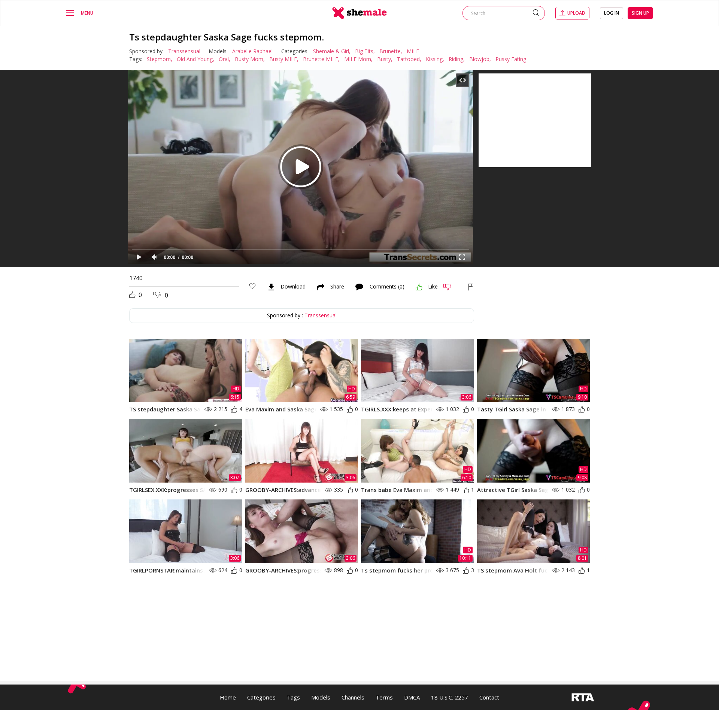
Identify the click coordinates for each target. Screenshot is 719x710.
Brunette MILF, (321, 59)
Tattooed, (409, 59)
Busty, (384, 59)
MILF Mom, (358, 59)
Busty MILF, (283, 59)
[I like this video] (419, 287)
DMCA (412, 697)
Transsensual (184, 51)
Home (228, 697)
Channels (353, 697)
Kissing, (435, 59)
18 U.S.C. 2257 (449, 697)
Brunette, (390, 51)
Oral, (224, 59)
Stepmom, (159, 59)
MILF (413, 51)
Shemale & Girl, (332, 51)
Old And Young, (195, 59)
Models (320, 697)
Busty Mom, (250, 59)
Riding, (457, 59)
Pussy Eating (510, 59)
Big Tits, (365, 51)
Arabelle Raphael (252, 51)
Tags (293, 697)
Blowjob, (480, 59)
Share (337, 287)
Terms (384, 697)
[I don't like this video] (450, 287)
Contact (489, 697)
